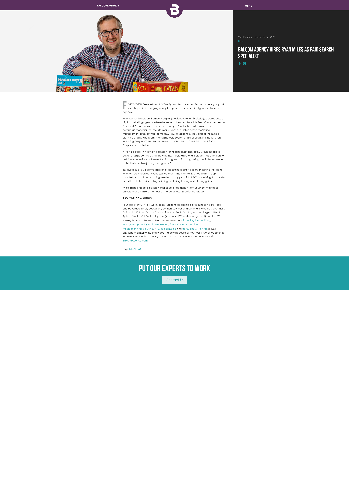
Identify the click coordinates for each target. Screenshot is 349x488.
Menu (248, 5)
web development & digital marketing (145, 224)
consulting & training (194, 228)
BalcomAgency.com (135, 240)
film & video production (184, 224)
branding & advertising (196, 220)
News (241, 41)
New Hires (135, 248)
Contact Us (174, 280)
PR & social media (165, 228)
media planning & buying (138, 228)
